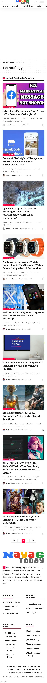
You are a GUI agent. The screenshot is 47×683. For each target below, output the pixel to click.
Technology (12, 62)
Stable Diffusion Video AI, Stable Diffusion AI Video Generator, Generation (21, 519)
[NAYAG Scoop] (22, 2)
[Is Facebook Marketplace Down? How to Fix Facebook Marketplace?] (23, 95)
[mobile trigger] (5, 2)
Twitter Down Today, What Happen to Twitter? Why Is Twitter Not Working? (23, 315)
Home (5, 62)
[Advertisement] (23, 33)
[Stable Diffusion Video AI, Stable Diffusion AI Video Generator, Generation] (23, 501)
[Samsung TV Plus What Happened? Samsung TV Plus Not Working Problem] (23, 347)
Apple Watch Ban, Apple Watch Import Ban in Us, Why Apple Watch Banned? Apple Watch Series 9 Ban (23, 265)
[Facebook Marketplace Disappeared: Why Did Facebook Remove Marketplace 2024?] (23, 143)
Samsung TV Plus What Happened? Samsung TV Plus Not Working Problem (22, 365)
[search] (35, 2)
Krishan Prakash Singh (14, 229)
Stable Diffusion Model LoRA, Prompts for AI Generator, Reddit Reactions (21, 416)
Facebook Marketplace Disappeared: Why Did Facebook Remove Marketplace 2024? (23, 161)
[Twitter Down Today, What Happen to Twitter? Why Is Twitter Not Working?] (23, 297)
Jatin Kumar (10, 125)
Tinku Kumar (11, 329)
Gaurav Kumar (11, 175)
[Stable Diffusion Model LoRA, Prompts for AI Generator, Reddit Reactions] (23, 397)
